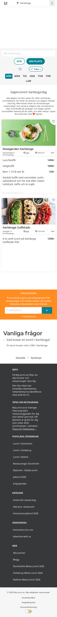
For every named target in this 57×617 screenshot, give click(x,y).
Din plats (35, 61)
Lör (28, 81)
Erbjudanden (20, 483)
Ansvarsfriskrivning (28, 607)
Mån (17, 76)
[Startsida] (5, 3)
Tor (40, 76)
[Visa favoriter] (20, 69)
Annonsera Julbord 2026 (25, 513)
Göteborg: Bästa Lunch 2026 (28, 572)
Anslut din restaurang (24, 500)
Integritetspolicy (30, 316)
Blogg (16, 559)
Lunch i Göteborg (22, 450)
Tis (25, 76)
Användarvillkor (28, 598)
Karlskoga (36, 357)
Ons (32, 76)
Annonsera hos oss (23, 529)
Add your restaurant (23, 506)
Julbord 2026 (19, 476)
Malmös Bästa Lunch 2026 (26, 579)
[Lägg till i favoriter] (53, 121)
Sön (8, 76)
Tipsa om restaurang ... (24, 429)
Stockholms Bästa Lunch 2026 (28, 566)
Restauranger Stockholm (26, 463)
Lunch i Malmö (20, 456)
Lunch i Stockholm (22, 443)
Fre (48, 76)
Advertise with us (22, 536)
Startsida (20, 357)
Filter (37, 69)
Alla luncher (19, 552)
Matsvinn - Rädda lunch (25, 470)
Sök (19, 61)
